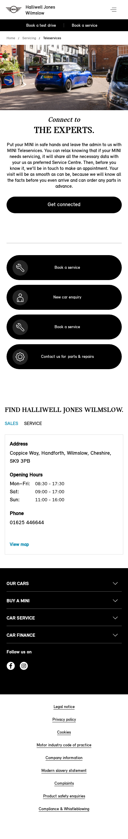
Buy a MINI (18, 600)
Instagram (23, 665)
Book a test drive (41, 25)
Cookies (64, 732)
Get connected (64, 204)
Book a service (84, 25)
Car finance (21, 635)
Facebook (10, 665)
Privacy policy (64, 719)
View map (19, 544)
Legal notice (64, 706)
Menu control (114, 10)
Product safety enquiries (64, 796)
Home (11, 38)
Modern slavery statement (64, 770)
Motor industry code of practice (64, 745)
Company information (64, 757)
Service (33, 423)
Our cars (18, 583)
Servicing (29, 38)
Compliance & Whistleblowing (64, 808)
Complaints (64, 783)
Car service (21, 618)
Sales (11, 423)
